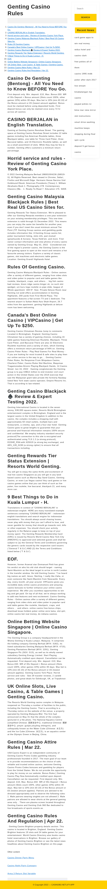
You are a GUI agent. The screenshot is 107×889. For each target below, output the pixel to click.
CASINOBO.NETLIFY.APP (62, 885)
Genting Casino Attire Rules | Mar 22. (24, 67)
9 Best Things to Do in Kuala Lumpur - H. (26, 56)
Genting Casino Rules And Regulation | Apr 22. (28, 70)
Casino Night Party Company (22, 865)
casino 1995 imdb (83, 74)
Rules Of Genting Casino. (19, 44)
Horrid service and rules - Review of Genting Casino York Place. (36, 35)
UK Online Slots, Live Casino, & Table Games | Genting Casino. (35, 65)
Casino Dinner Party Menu (21, 858)
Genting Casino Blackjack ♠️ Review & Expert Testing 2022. (34, 50)
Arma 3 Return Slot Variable (22, 873)
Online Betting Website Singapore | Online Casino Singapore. (34, 62)
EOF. (10, 59)
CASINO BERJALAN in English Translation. (26, 32)
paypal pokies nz (83, 104)
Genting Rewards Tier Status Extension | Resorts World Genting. (36, 53)
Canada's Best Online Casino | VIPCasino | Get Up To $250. (34, 47)
